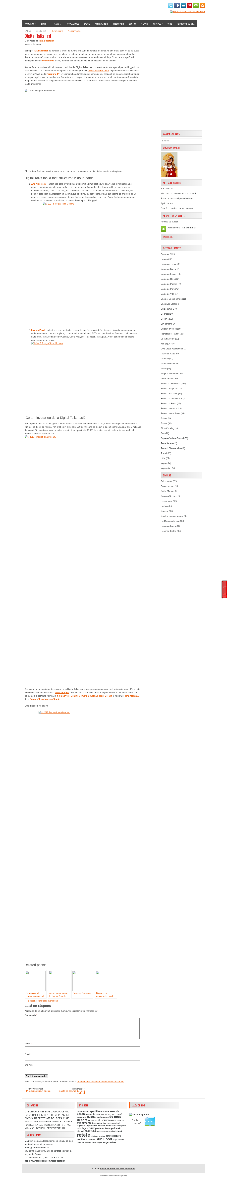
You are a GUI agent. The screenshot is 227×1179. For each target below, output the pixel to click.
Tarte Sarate (167, 443)
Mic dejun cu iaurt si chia (38, 1091)
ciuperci (91, 1117)
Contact (132, 5)
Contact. (39, 1154)
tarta (79, 1142)
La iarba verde (167, 338)
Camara (144, 23)
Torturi (164, 453)
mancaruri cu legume (116, 1126)
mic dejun (82, 1128)
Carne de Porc (168, 289)
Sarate (58, 23)
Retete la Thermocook (171, 398)
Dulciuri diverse (168, 329)
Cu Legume (166, 309)
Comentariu (31, 1015)
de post (115, 1116)
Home (26, 5)
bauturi (104, 1112)
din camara (92, 1121)
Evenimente (71, 5)
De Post (165, 314)
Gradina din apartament (172, 516)
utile (94, 1142)
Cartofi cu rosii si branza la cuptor (177, 208)
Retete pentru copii (170, 408)
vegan (99, 1142)
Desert (45, 23)
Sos (163, 433)
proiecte (100, 1131)
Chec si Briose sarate (171, 299)
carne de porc (93, 1114)
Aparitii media (167, 486)
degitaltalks (41, 1001)
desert (82, 1120)
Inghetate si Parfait (170, 334)
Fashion (165, 506)
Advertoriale (166, 481)
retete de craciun (98, 1136)
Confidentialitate (149, 5)
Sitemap (120, 5)
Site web (29, 1065)
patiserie (106, 1128)
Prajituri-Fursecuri (169, 373)
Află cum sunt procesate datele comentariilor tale (100, 1081)
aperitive (95, 1111)
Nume (28, 1044)
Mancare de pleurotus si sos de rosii (178, 193)
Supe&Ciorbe (73, 23)
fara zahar (107, 1123)
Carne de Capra (168, 269)
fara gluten (97, 1123)
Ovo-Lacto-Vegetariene (172, 348)
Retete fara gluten (169, 388)
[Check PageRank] (139, 1114)
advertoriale (83, 1111)
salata (92, 1139)
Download (85, 5)
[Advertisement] (181, 79)
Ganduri (164, 511)
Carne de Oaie (168, 279)
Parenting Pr (53, 74)
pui (120, 1131)
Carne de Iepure (168, 274)
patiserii (115, 1128)
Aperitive (165, 254)
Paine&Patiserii (101, 23)
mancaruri (100, 1125)
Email (28, 1054)
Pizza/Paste (118, 23)
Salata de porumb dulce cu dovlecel (72, 1092)
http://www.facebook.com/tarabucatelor (45, 1161)
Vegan (164, 463)
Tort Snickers (167, 188)
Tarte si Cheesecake (171, 448)
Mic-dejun (165, 343)
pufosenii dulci (110, 1131)
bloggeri (31, 1001)
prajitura (90, 1131)
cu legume (103, 1117)
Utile (170, 23)
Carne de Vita (167, 294)
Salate (87, 23)
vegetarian (109, 1142)
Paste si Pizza (168, 353)
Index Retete (55, 5)
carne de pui (108, 1114)
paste (98, 1128)
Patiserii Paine (168, 363)
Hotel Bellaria (105, 696)
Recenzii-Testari (168, 531)
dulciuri (103, 1120)
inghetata (81, 1126)
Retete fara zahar (169, 393)
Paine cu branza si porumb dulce (176, 198)
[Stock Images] (169, 176)
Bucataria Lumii (168, 264)
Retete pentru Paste (170, 413)
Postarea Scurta (168, 526)
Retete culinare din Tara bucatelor (117, 1168)
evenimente (53, 1001)
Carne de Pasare (169, 284)
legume (90, 1125)
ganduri (115, 1123)
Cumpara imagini (103, 5)
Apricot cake (167, 203)
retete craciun (167, 378)
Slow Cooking (167, 428)
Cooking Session (169, 496)
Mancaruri (31, 23)
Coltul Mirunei (167, 491)
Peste (164, 368)
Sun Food (104, 1139)
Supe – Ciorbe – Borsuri (172, 438)
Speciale (158, 23)
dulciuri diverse (116, 1121)
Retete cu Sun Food (170, 383)
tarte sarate (86, 1142)
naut (92, 1128)
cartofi (119, 1114)
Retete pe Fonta (168, 403)
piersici (80, 1131)
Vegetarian (166, 468)
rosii (85, 1139)
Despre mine (38, 5)
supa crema (118, 1139)
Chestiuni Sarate (169, 304)
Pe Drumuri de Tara (185, 23)
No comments (74, 31)
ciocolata (81, 1117)
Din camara (166, 324)
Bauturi (132, 23)
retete (83, 1135)
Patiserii (165, 358)
